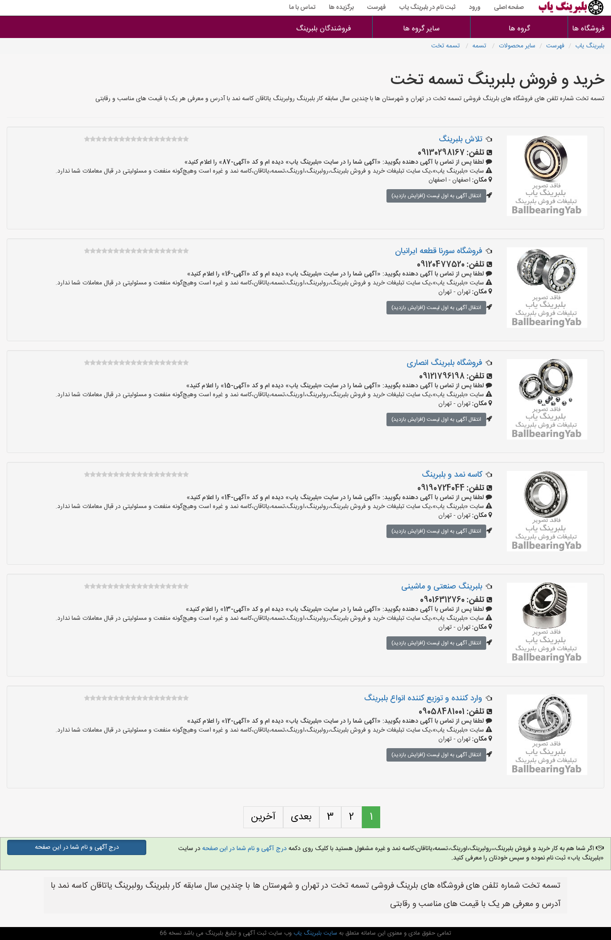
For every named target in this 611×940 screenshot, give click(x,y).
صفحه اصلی (509, 7)
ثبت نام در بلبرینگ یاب (427, 7)
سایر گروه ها (421, 29)
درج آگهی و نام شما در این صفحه (244, 848)
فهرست (376, 7)
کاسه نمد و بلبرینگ (452, 475)
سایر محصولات (517, 46)
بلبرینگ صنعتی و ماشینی (441, 586)
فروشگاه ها (589, 29)
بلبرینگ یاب (589, 46)
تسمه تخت (446, 46)
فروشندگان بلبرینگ (323, 29)
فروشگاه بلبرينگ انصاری (444, 363)
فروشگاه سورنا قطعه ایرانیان (438, 251)
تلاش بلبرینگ (460, 139)
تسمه (480, 46)
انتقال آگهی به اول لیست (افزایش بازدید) (436, 195)
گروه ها (519, 29)
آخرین (263, 817)
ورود (474, 7)
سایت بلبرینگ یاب (314, 933)
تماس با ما (302, 7)
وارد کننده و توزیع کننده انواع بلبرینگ (423, 698)
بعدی (301, 817)
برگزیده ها (341, 7)
